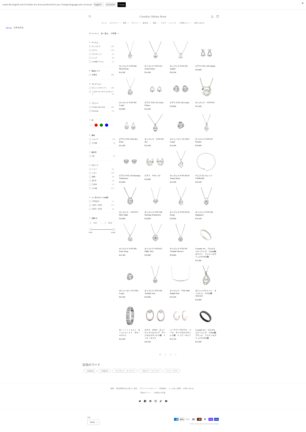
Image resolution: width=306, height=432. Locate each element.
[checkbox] (101, 46)
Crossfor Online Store (201, 423)
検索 (112, 388)
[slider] (90, 229)
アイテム (95, 42)
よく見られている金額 (100, 197)
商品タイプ (96, 71)
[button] (90, 16)
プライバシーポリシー (148, 388)
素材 (93, 135)
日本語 (92, 422)
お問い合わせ (188, 388)
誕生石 (94, 152)
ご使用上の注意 (159, 393)
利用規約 (162, 388)
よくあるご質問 (175, 388)
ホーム (9, 28)
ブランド (95, 103)
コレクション (97, 84)
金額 (94, 218)
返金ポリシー (145, 393)
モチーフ (95, 165)
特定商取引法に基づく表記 (126, 388)
